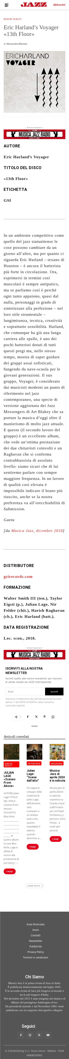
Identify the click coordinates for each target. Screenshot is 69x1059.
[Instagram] (29, 1035)
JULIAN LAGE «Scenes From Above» (9, 779)
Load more (34, 885)
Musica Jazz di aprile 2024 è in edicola (57, 775)
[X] (36, 716)
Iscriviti (54, 691)
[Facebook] (27, 716)
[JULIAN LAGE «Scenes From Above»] (11, 752)
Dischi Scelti (13, 19)
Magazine (57, 763)
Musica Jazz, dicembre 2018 (37, 530)
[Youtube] (48, 1035)
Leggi (9, 871)
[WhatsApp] (53, 716)
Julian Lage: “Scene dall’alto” (33, 775)
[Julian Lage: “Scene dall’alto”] (34, 752)
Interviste (34, 763)
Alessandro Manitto (16, 43)
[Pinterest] (44, 716)
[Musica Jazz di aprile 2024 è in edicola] (57, 752)
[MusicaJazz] (34, 4)
